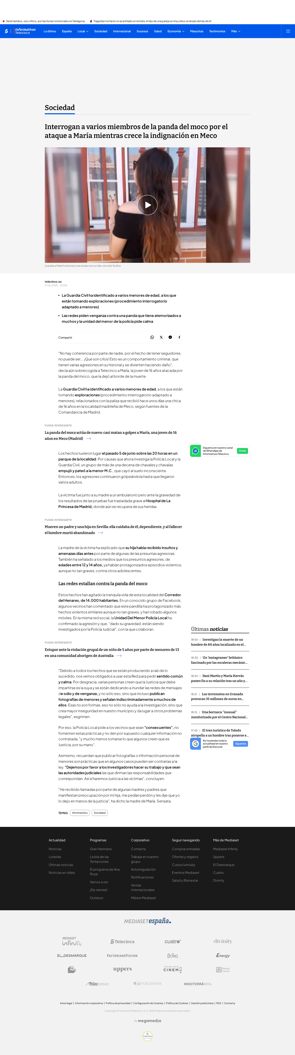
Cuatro (218, 872)
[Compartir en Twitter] (161, 337)
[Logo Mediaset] (147, 923)
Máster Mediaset (143, 898)
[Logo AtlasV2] (97, 984)
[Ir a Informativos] (25, 31)
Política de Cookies (177, 1003)
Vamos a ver (99, 882)
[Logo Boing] (172, 956)
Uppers (218, 857)
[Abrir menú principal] (288, 31)
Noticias (55, 849)
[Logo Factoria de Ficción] (122, 956)
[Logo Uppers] (122, 970)
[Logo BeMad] (72, 970)
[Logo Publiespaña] (147, 984)
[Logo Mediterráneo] (198, 983)
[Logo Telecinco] (122, 942)
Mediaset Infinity (225, 849)
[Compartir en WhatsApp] (152, 337)
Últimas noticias (61, 865)
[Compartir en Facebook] (179, 337)
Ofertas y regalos (185, 857)
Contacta (138, 849)
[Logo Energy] (223, 956)
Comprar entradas (186, 849)
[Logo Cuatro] (173, 942)
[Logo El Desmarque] (71, 955)
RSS (218, 1003)
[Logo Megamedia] (149, 1021)
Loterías (55, 857)
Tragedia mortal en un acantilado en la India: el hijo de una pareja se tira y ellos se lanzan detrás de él (152, 21)
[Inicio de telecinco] (6, 31)
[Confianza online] (148, 1040)
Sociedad (60, 107)
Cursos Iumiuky (183, 865)
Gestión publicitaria (202, 1003)
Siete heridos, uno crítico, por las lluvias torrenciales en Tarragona (45, 21)
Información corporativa (89, 1003)
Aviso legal (66, 1003)
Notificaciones (142, 877)
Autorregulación (143, 869)
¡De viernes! (98, 890)
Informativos (79, 813)
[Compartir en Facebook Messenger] (170, 337)
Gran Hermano (101, 849)
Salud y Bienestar (185, 880)
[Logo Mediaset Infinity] (72, 942)
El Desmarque (223, 865)
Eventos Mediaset (185, 872)
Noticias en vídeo (62, 872)
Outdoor (96, 898)
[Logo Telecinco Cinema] (173, 969)
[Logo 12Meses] (223, 969)
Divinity (218, 880)
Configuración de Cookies (148, 1003)
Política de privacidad (118, 1003)
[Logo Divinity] (223, 942)
